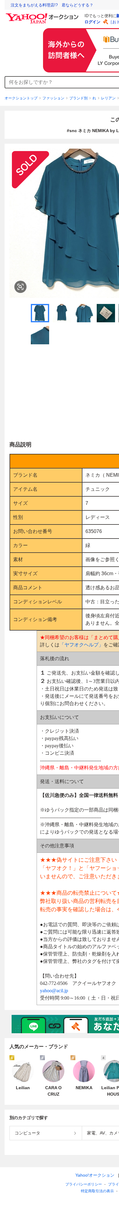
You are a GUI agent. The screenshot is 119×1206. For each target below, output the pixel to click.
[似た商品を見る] (20, 287)
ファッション (53, 98)
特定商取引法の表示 (97, 1191)
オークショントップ (21, 98)
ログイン (92, 22)
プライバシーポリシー (83, 1184)
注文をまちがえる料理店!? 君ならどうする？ (52, 5)
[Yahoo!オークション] (43, 15)
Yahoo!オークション (94, 1175)
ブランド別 (78, 98)
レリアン (108, 98)
